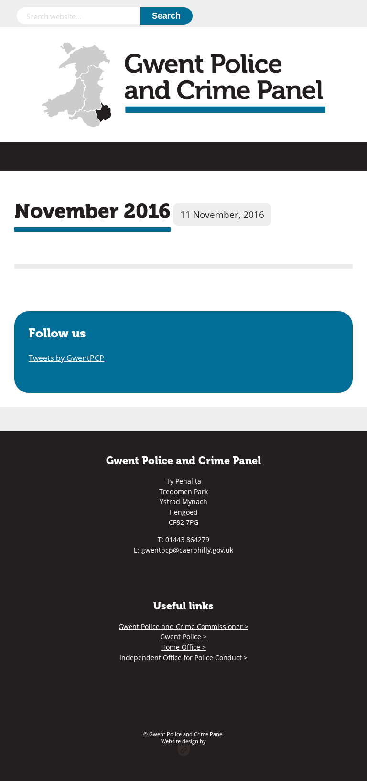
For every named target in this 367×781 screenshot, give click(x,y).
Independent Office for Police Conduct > (183, 657)
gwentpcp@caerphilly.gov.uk (187, 549)
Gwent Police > (183, 636)
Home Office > (183, 646)
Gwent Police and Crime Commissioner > (183, 626)
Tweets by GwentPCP (66, 358)
